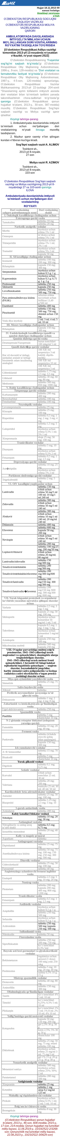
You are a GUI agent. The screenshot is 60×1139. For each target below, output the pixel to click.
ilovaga (43, 129)
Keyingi (14, 119)
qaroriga (7, 101)
